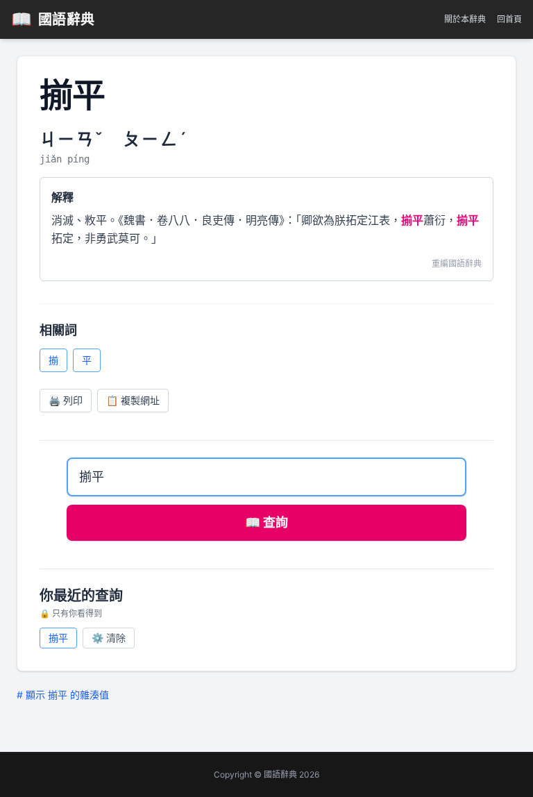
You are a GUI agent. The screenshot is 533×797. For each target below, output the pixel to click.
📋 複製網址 (133, 400)
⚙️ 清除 (109, 638)
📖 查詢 (266, 522)
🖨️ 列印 (66, 400)
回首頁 (509, 19)
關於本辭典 (465, 19)
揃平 (58, 638)
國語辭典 (53, 19)
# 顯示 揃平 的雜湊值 (63, 694)
